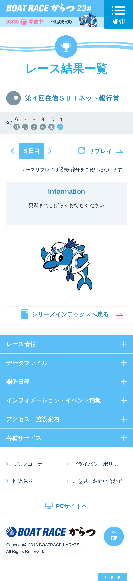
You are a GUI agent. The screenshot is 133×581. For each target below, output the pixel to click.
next (50, 151)
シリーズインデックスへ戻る (70, 314)
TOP (114, 537)
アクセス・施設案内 (32, 419)
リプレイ (100, 151)
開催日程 (17, 381)
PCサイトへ (72, 506)
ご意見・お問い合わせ (98, 481)
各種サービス (24, 438)
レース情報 (21, 344)
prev (12, 151)
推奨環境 (22, 481)
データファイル (27, 363)
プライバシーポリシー (98, 464)
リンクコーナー (30, 464)
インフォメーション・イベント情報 (53, 400)
